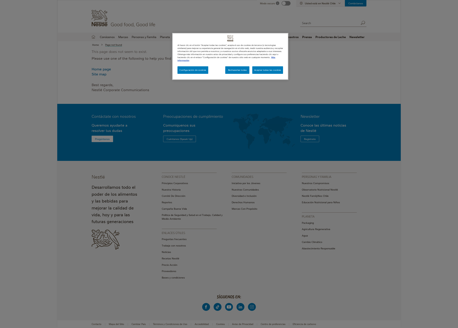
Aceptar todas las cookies (267, 70)
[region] (230, 56)
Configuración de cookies (192, 70)
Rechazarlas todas (237, 70)
